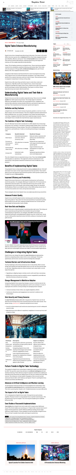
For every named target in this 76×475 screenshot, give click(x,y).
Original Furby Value (57, 160)
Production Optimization (12, 421)
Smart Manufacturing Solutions (14, 422)
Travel (54, 52)
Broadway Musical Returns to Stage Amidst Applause (67, 54)
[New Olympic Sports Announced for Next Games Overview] (52, 9)
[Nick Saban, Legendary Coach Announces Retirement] (4, 9)
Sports (54, 46)
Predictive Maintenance (27, 419)
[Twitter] (40, 51)
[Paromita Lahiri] (6, 51)
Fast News (57, 21)
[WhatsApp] (46, 51)
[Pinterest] (43, 51)
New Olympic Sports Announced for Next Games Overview (63, 9)
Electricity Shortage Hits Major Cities (62, 33)
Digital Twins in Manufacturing (35, 416)
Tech (63, 58)
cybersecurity (16, 303)
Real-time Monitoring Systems (28, 421)
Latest (57, 16)
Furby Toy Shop (64, 172)
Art (64, 43)
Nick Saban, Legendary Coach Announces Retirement (14, 9)
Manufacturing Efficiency (13, 419)
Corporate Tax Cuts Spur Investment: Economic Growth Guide (56, 65)
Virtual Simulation (29, 422)
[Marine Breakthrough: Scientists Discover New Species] (28, 9)
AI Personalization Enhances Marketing (55, 462)
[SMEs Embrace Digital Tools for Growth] (62, 78)
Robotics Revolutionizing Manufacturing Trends (66, 60)
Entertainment (58, 26)
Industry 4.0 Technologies (12, 418)
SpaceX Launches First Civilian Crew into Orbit (21, 462)
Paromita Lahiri (10, 50)
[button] (4, 2)
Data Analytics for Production (17, 416)
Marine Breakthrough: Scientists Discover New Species (39, 9)
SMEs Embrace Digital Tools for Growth (57, 60)
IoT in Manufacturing (26, 418)
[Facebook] (37, 51)
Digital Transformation (10, 42)
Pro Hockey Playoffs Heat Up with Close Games (67, 65)
